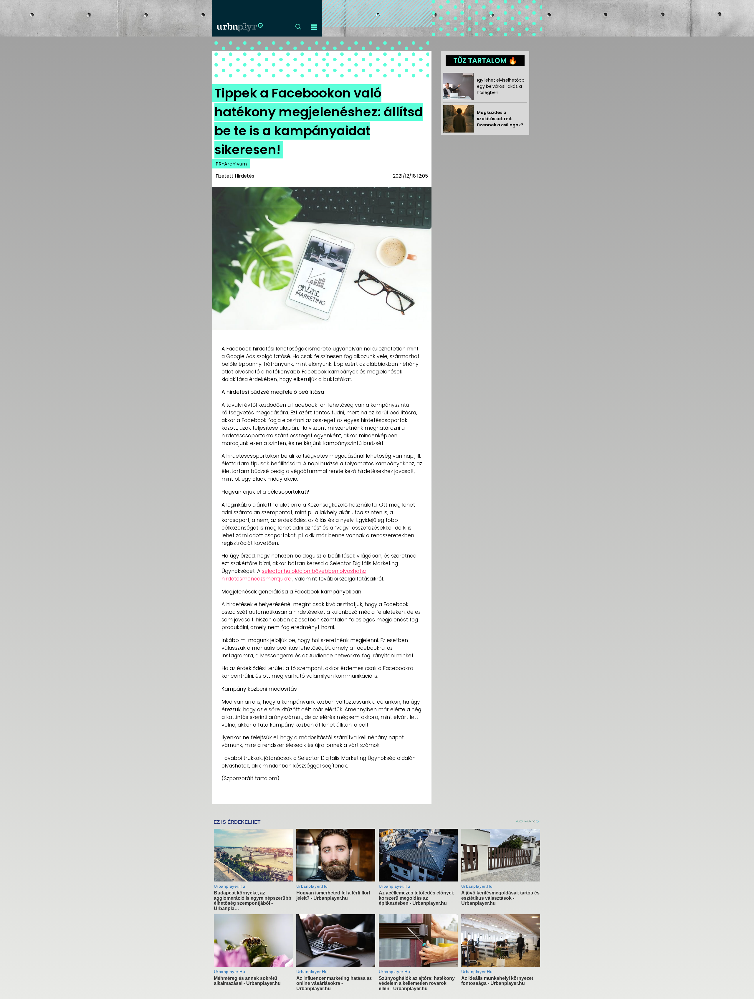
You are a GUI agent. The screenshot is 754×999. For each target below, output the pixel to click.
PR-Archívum (231, 164)
